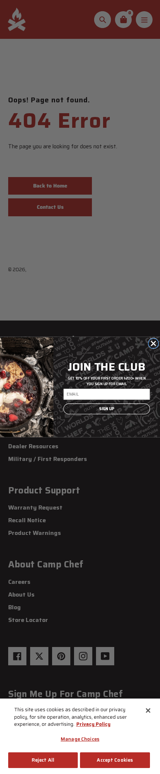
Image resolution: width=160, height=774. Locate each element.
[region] (80, 736)
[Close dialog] (153, 343)
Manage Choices (80, 739)
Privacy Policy (93, 724)
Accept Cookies (115, 760)
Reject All (43, 760)
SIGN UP (106, 409)
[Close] (148, 710)
